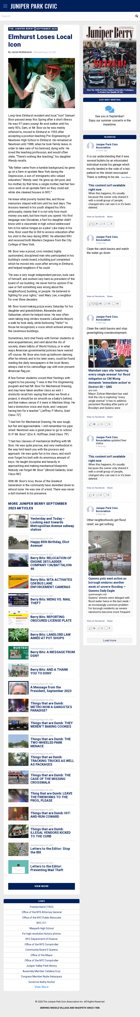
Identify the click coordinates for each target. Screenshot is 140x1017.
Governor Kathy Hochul (42, 982)
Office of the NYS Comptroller (42, 944)
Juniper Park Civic (34, 6)
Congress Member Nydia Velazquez (41, 976)
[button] (5, 6)
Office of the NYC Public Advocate (41, 917)
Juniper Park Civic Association (107, 146)
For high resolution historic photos (41, 933)
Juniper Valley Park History (41, 965)
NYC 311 (41, 922)
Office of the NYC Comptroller (42, 960)
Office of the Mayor (42, 955)
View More (41, 886)
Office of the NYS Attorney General (42, 912)
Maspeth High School (42, 928)
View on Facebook (96, 217)
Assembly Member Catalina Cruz (42, 971)
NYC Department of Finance (42, 938)
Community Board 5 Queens (41, 949)
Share (110, 217)
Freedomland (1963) (41, 906)
